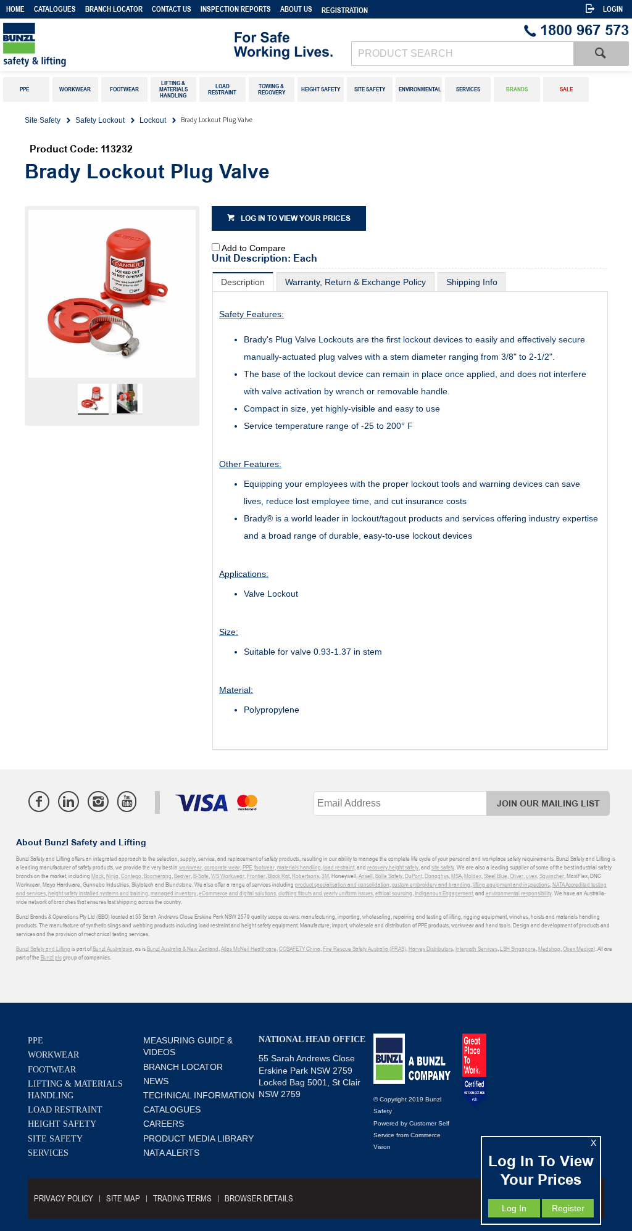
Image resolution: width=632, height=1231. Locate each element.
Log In (514, 1208)
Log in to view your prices (296, 218)
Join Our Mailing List (548, 803)
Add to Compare (254, 248)
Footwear (52, 1069)
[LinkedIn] (68, 801)
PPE (35, 1040)
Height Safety (62, 1124)
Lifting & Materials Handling (75, 1089)
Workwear (53, 1054)
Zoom (125, 302)
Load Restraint (65, 1109)
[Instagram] (98, 801)
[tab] (242, 281)
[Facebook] (38, 801)
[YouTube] (126, 801)
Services (48, 1153)
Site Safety (55, 1138)
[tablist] (410, 511)
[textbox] (462, 53)
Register (568, 1208)
